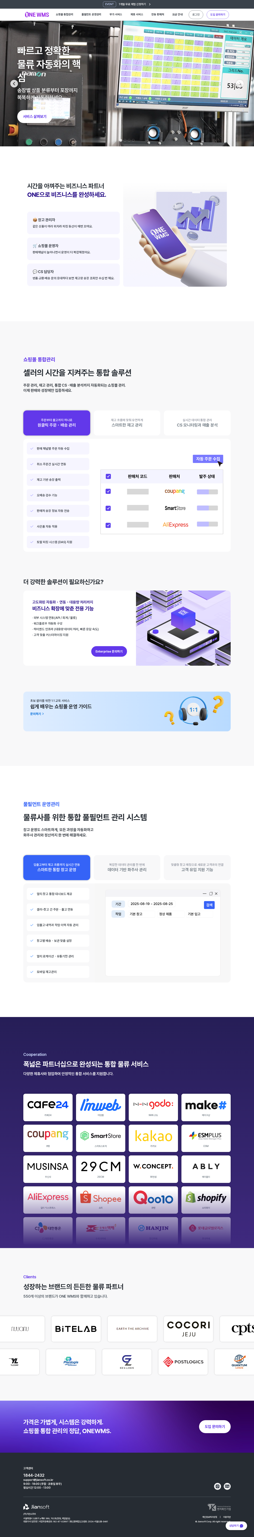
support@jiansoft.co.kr (38, 1480)
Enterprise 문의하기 (109, 651)
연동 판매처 (157, 14)
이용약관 (227, 1517)
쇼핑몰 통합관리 (64, 14)
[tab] (56, 422)
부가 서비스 (116, 14)
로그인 (196, 14)
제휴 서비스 (136, 14)
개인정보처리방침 (209, 1517)
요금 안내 (177, 14)
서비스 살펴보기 (34, 116)
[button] (14, 83)
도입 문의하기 (215, 1426)
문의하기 (217, 14)
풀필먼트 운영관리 (91, 14)
